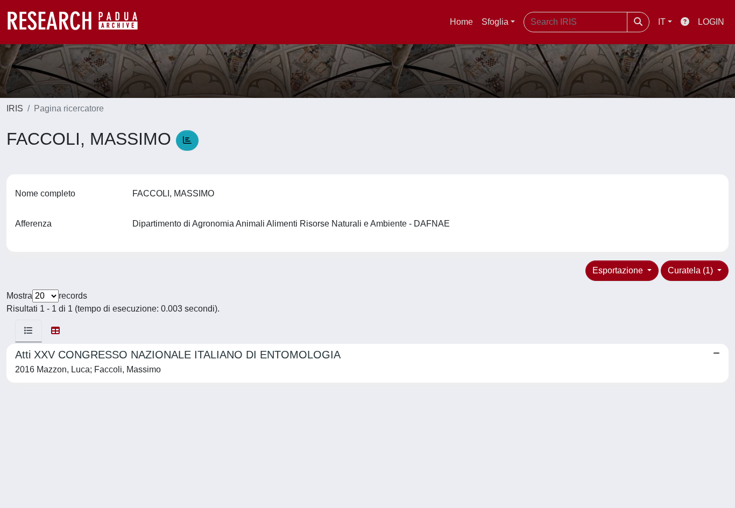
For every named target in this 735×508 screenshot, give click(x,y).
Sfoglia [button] (495, 21)
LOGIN (711, 21)
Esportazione (618, 270)
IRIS (14, 108)
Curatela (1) (691, 270)
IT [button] (662, 21)
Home (461, 21)
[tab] (28, 331)
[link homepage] (78, 22)
